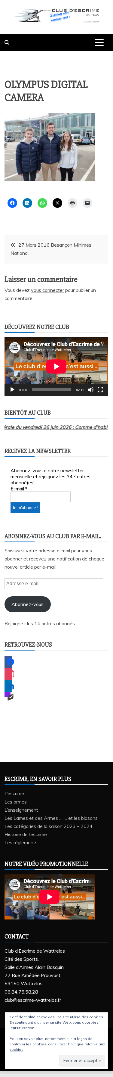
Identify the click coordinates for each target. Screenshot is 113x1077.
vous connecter (47, 290)
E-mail (19, 488)
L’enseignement (21, 810)
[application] (56, 366)
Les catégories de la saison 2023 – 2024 (49, 826)
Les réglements (21, 842)
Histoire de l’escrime (26, 834)
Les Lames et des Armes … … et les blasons (51, 818)
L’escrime (14, 793)
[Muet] (91, 390)
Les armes (16, 802)
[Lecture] (12, 390)
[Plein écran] (100, 390)
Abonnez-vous (27, 604)
